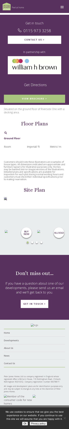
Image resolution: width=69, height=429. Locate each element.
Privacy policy (38, 423)
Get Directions (35, 84)
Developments (11, 340)
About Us (8, 348)
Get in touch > (34, 303)
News (7, 355)
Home (7, 332)
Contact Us (9, 363)
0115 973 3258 (37, 30)
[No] (64, 418)
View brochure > (34, 98)
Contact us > (34, 39)
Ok (25, 423)
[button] (62, 7)
